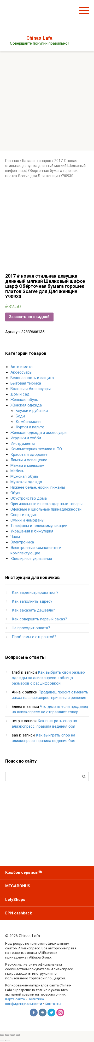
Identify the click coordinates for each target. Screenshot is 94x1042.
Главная (12, 161)
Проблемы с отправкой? (34, 636)
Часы (15, 536)
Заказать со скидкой (29, 316)
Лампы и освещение (28, 460)
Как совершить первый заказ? (39, 619)
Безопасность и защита (32, 377)
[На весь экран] (12, 1035)
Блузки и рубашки (32, 410)
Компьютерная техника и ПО (36, 449)
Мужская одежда (26, 482)
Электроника (22, 542)
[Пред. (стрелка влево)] (2, 1040)
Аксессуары (21, 372)
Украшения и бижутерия (31, 531)
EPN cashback (18, 913)
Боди (20, 416)
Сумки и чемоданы (27, 520)
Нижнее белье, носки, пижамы (37, 487)
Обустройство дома (28, 498)
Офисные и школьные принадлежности (45, 509)
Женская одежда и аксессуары (38, 432)
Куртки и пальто (30, 427)
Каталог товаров (36, 161)
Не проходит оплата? (31, 628)
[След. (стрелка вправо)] (7, 1040)
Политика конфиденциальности (24, 1001)
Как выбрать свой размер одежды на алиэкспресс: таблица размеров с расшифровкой (48, 678)
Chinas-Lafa (39, 38)
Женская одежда (26, 405)
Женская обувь (24, 399)
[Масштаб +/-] (18, 1035)
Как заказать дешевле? (33, 610)
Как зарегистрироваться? (35, 592)
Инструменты (22, 443)
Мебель (17, 471)
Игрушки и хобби (25, 438)
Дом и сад (20, 394)
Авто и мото (21, 366)
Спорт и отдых (23, 514)
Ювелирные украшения (31, 558)
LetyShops (15, 899)
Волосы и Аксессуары (30, 388)
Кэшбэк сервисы (21, 872)
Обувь (15, 492)
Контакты (53, 1004)
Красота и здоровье (29, 454)
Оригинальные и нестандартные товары (46, 503)
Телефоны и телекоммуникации (38, 525)
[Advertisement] (47, 101)
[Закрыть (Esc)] (2, 1035)
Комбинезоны (28, 421)
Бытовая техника (25, 383)
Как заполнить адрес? (32, 601)
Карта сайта (15, 999)
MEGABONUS (17, 886)
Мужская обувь (24, 476)
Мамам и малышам (27, 465)
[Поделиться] (7, 1035)
